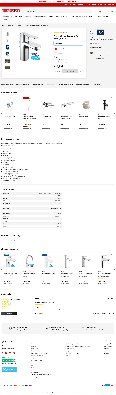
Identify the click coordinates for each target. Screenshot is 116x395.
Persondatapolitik (35, 372)
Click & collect (34, 351)
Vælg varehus (66, 53)
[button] (9, 313)
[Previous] (14, 46)
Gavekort (67, 355)
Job (105, 4)
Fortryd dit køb (34, 358)
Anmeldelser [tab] (7, 294)
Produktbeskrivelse (22, 85)
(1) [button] (10, 301)
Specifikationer (38, 85)
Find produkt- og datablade (72, 353)
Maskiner (51, 16)
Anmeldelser (97, 85)
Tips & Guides (67, 4)
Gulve (105, 351)
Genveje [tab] (33, 341)
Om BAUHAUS (34, 370)
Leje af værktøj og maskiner (72, 344)
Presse (32, 367)
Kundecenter (111, 4)
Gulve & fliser (5, 16)
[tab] (39, 299)
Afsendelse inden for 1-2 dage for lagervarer (60, 330)
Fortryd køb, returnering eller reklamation (96, 330)
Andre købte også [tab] (9, 92)
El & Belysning (28, 16)
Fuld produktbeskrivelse (95, 47)
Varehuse (80, 4)
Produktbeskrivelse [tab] (10, 139)
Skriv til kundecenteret (7, 346)
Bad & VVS (14, 16)
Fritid (72, 16)
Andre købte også (7, 85)
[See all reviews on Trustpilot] (9, 359)
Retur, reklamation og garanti (38, 360)
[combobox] (57, 11)
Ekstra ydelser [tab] (69, 341)
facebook (2, 352)
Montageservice (69, 351)
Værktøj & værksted (81, 16)
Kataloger (33, 346)
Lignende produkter (82, 85)
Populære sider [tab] (108, 341)
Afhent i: (60, 53)
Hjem (3, 25)
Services (99, 4)
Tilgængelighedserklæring (37, 377)
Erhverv (94, 4)
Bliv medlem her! (72, 1)
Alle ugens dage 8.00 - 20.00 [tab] (9, 342)
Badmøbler (106, 348)
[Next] (45, 46)
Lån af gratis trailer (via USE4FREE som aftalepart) (77, 346)
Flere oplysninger (100, 58)
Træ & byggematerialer (40, 16)
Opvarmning (92, 16)
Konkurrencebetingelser (37, 363)
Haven (20, 16)
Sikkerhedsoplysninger (65, 85)
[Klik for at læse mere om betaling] (27, 385)
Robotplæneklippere (109, 346)
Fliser (105, 355)
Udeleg (99, 16)
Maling (105, 358)
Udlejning (87, 4)
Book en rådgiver (69, 348)
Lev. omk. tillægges (8, 128)
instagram (6, 352)
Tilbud (74, 4)
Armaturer (18, 25)
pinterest (14, 352)
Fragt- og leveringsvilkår (37, 355)
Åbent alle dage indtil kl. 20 (20, 330)
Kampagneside (107, 344)
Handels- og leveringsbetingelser (39, 353)
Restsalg (105, 16)
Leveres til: (61, 49)
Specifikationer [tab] (8, 189)
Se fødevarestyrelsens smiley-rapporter (41, 374)
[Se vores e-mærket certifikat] (9, 369)
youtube (10, 352)
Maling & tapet (59, 16)
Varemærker (5, 19)
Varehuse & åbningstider (8, 348)
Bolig (67, 16)
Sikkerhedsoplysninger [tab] (11, 235)
